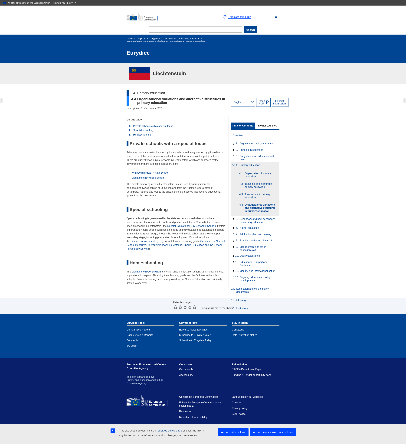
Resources (185, 411)
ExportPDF (261, 102)
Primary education (190, 38)
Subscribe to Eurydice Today (195, 340)
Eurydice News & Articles (193, 329)
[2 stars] (178, 307)
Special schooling (143, 130)
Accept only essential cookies (273, 432)
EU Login (132, 345)
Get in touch (186, 369)
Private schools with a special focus (153, 126)
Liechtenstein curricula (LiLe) (147, 241)
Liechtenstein (170, 38)
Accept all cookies (233, 432)
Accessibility (186, 375)
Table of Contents (242, 125)
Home (130, 38)
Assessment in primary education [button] (1, 100)
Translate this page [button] (239, 17)
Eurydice (141, 38)
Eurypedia (155, 38)
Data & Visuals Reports (140, 335)
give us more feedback (219, 308)
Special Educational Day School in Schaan (191, 226)
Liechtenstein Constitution (146, 271)
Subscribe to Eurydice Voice (195, 335)
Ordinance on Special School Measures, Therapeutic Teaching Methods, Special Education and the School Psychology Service (176, 245)
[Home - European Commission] (163, 17)
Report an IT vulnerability (193, 417)
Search (250, 29)
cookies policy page (170, 430)
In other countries (267, 125)
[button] (276, 16)
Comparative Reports (139, 329)
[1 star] (175, 307)
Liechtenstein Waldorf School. (148, 177)
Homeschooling (142, 134)
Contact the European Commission (199, 396)
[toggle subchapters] (233, 144)
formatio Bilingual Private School (150, 172)
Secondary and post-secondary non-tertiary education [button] (405, 100)
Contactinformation (279, 102)
